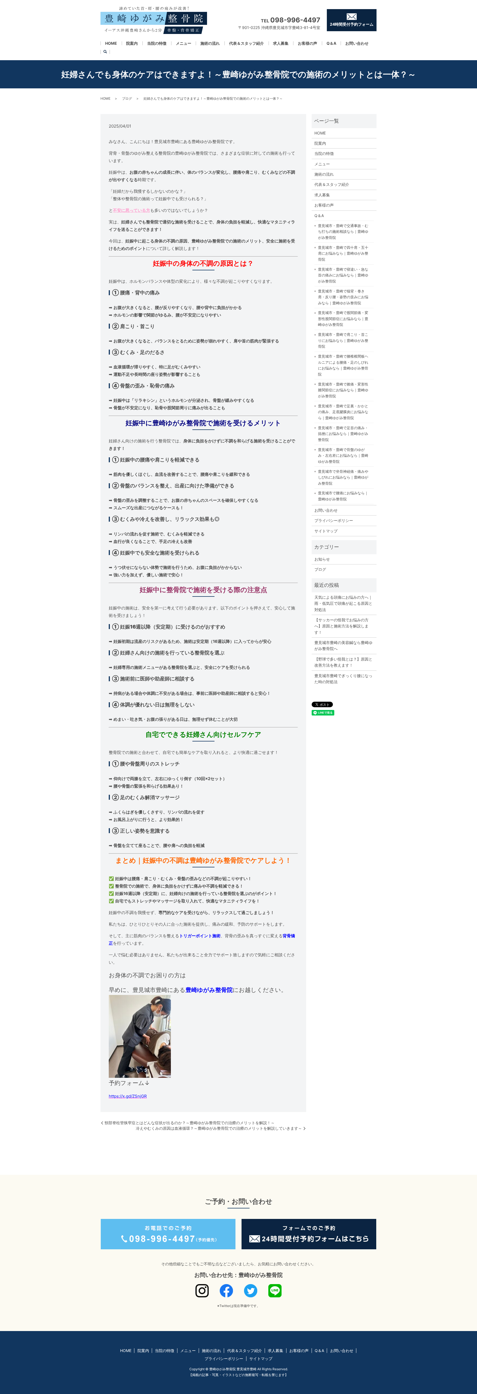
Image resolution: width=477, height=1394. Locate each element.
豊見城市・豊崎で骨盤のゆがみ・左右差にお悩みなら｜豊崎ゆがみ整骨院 (343, 455)
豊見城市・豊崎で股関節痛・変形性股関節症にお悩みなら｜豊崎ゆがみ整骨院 (343, 318)
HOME (111, 43)
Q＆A (331, 43)
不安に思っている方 (131, 210)
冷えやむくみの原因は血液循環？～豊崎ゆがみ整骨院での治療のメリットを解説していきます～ (219, 1128)
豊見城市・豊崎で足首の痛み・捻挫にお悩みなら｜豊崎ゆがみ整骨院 (343, 434)
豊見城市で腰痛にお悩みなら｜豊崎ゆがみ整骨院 (343, 496)
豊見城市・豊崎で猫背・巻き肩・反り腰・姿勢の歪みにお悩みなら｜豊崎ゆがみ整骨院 (343, 297)
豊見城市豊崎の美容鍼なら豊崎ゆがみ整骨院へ (343, 645)
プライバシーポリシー (333, 520)
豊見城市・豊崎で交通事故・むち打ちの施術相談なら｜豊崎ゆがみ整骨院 (343, 231)
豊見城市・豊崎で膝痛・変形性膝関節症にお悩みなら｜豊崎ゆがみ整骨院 (343, 390)
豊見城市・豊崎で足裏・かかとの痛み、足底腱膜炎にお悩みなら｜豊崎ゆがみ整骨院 (343, 412)
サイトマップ (326, 531)
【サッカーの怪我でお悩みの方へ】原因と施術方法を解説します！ (341, 626)
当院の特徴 (156, 43)
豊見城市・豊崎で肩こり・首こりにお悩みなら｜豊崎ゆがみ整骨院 (343, 340)
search (105, 52)
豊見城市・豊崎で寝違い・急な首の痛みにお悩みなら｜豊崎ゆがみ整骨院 (343, 275)
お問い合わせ (357, 43)
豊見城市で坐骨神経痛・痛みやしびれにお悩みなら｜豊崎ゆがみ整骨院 (343, 477)
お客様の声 (307, 43)
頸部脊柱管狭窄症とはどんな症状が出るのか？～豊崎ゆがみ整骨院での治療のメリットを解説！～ (190, 1122)
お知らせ (322, 559)
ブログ (127, 98)
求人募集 (280, 43)
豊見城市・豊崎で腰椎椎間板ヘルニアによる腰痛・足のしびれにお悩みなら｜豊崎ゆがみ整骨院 (343, 365)
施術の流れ (210, 43)
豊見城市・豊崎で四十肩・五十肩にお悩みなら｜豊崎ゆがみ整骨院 (343, 253)
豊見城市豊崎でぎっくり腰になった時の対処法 (343, 678)
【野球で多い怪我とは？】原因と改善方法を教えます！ (343, 662)
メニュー (183, 43)
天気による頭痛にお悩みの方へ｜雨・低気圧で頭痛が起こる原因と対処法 (343, 603)
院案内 (132, 43)
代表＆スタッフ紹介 (246, 43)
